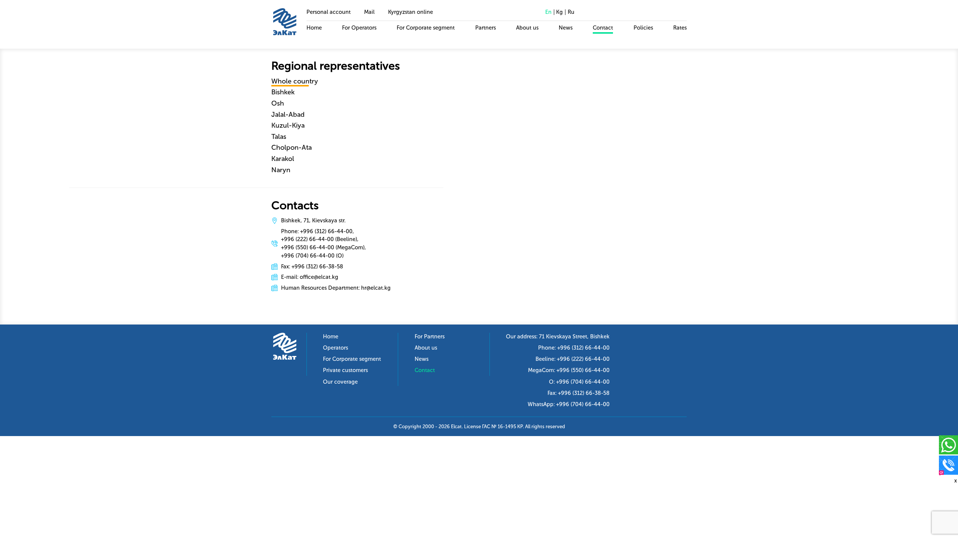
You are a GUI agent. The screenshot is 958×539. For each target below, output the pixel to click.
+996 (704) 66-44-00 (583, 381)
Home (314, 27)
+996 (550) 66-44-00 (583, 370)
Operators (335, 347)
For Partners (430, 336)
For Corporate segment (426, 27)
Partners (485, 27)
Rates (680, 27)
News (566, 27)
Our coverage (340, 381)
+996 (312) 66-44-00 (583, 347)
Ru (571, 12)
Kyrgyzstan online (410, 12)
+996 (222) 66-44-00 (583, 359)
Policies (643, 27)
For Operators (359, 27)
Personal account (328, 12)
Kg (559, 12)
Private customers (345, 370)
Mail (369, 12)
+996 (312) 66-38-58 (584, 393)
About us (527, 27)
